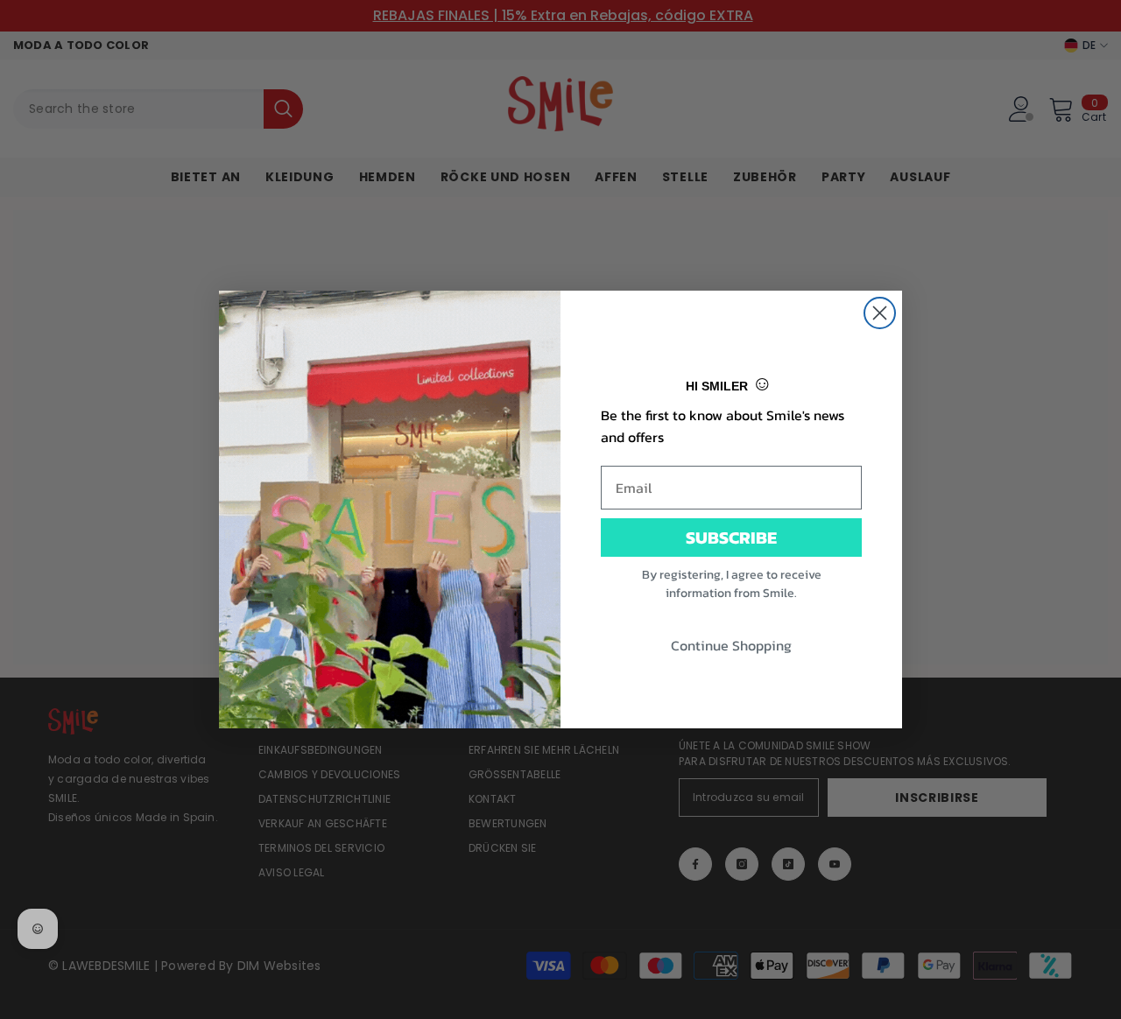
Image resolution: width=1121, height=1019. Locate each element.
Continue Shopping (731, 645)
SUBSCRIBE (731, 537)
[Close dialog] (879, 313)
